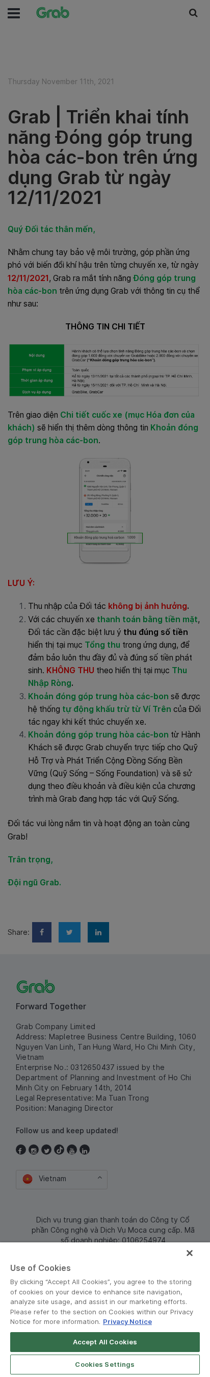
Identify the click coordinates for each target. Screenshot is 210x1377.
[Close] (190, 1253)
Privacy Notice (127, 1321)
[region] (105, 1309)
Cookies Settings (105, 1364)
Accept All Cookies (105, 1342)
